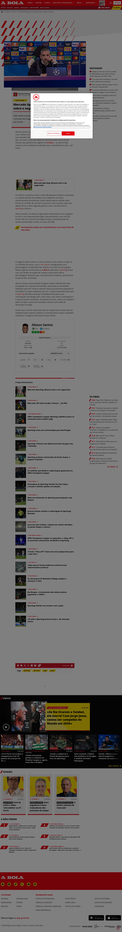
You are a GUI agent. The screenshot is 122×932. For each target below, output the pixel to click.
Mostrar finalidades (54, 133)
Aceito (68, 133)
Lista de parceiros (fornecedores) (43, 127)
